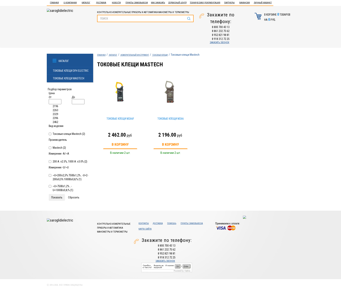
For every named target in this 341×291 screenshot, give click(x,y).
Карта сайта (145, 229)
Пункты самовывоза (137, 2)
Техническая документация (205, 2)
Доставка (101, 2)
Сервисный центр (177, 2)
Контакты (144, 223)
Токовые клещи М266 (170, 118)
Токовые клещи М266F (120, 118)
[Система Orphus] (166, 267)
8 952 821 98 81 (221, 35)
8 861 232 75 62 (221, 31)
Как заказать (158, 2)
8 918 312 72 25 (221, 38)
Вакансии (244, 2)
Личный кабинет (263, 2)
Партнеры (229, 2)
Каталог (86, 2)
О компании (70, 2)
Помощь (171, 223)
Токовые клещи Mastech (68, 78)
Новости (116, 2)
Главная (54, 2)
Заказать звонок (219, 42)
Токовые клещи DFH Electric (71, 70)
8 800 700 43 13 (221, 27)
